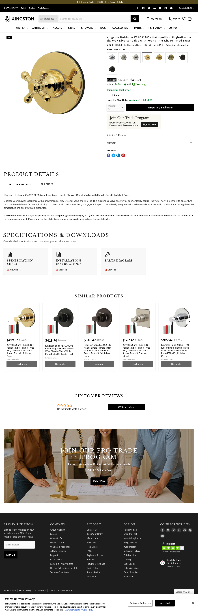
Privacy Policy (93, 572)
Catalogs (128, 559)
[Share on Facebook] (108, 155)
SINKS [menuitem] (71, 27)
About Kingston (57, 529)
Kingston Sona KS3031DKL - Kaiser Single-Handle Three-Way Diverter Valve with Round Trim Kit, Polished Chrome (176, 350)
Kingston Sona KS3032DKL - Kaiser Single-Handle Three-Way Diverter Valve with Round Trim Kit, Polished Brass (21, 350)
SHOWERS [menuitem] (87, 27)
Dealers (32, 8)
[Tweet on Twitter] (113, 155)
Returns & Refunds (96, 563)
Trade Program (44, 8)
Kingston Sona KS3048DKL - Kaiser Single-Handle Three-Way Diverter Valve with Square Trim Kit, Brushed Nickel (137, 350)
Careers (53, 534)
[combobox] (94, 18)
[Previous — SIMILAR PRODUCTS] (8, 321)
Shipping (91, 559)
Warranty (91, 576)
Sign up (10, 554)
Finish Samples (131, 572)
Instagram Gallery (132, 551)
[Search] (135, 18)
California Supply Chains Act (61, 590)
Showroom (129, 576)
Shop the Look (130, 534)
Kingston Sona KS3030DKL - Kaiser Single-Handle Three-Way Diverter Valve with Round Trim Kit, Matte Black (60, 349)
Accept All (165, 603)
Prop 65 (54, 555)
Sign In (176, 18)
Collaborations (130, 555)
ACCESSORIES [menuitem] (120, 27)
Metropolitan (183, 45)
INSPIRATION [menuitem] (155, 27)
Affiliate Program (58, 551)
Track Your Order (95, 534)
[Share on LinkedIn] (118, 155)
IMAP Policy (92, 568)
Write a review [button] (126, 407)
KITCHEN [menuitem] (20, 27)
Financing (91, 542)
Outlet (23, 8)
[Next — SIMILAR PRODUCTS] (189, 321)
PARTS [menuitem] (138, 27)
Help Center (92, 546)
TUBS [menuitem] (103, 27)
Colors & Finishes (132, 568)
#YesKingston (130, 546)
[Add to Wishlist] (97, 38)
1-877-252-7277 (11, 8)
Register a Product (95, 555)
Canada (185, 8)
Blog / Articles (130, 542)
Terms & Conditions (59, 572)
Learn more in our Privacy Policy (78, 610)
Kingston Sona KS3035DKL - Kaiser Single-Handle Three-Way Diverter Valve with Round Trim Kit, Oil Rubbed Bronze (99, 350)
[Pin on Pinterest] (123, 155)
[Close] (193, 603)
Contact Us (92, 529)
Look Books (129, 563)
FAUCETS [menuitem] (57, 27)
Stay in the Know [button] (19, 524)
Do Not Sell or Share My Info (64, 568)
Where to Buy (57, 538)
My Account (93, 538)
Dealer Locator (57, 542)
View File (15, 269)
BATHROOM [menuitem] (38, 27)
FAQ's (89, 551)
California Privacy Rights (61, 563)
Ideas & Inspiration (133, 538)
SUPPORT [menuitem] (174, 27)
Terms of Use (10, 590)
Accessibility (56, 559)
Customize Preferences (140, 603)
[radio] (112, 57)
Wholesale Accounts (60, 546)
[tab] (20, 184)
